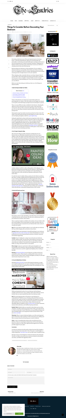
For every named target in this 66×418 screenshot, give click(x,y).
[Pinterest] (12, 1)
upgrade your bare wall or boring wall (21, 232)
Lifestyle (26, 20)
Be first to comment (28, 32)
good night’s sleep (33, 115)
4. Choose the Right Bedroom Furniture (19, 97)
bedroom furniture (20, 262)
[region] (13, 410)
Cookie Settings (9, 413)
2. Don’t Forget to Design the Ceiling (18, 94)
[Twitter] (9, 1)
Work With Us (45, 20)
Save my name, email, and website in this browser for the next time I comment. (22, 375)
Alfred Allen (19, 346)
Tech (16, 20)
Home (11, 20)
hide (23, 90)
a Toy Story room (23, 332)
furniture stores (31, 303)
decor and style (17, 312)
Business (21, 20)
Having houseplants (20, 252)
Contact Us (53, 20)
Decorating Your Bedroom (32, 340)
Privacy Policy (38, 406)
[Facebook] (7, 1)
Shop (32, 20)
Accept (19, 413)
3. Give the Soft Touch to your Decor (18, 95)
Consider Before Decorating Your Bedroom (19, 340)
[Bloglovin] (10, 1)
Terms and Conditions (46, 406)
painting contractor (33, 125)
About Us (37, 20)
